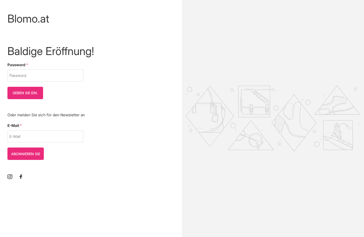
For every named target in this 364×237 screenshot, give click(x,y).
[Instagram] (9, 176)
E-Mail (14, 125)
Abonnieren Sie (25, 154)
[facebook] (21, 177)
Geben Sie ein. (25, 93)
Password (17, 64)
